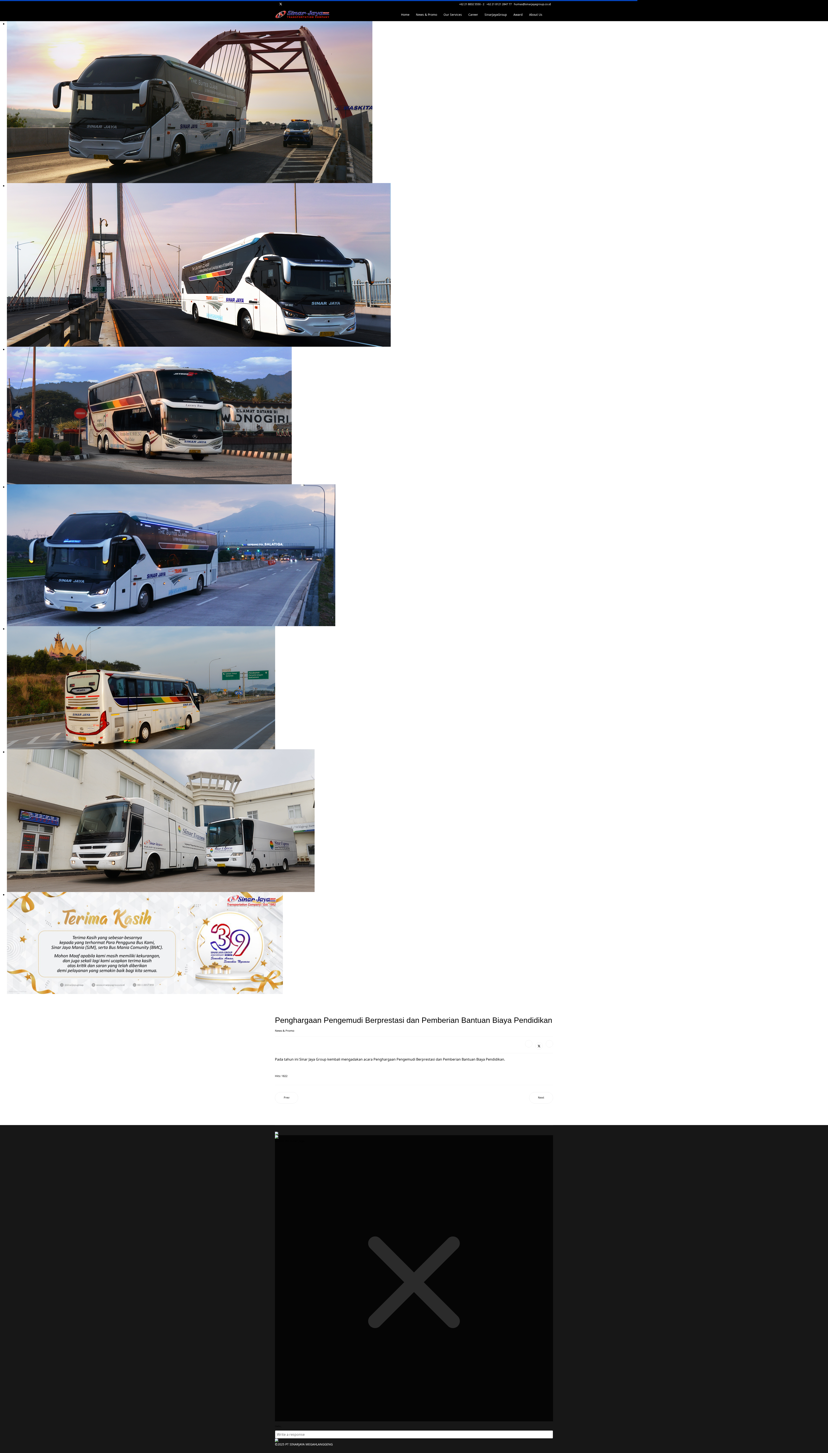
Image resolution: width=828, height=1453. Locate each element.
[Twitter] (280, 4)
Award (518, 15)
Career (473, 15)
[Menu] (550, 14)
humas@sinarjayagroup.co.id (532, 4)
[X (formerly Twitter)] (539, 1046)
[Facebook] (528, 1043)
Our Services (453, 15)
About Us (535, 15)
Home (405, 15)
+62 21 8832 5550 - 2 (471, 4)
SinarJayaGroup (496, 15)
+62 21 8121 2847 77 (499, 4)
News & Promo (426, 15)
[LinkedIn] (549, 1043)
